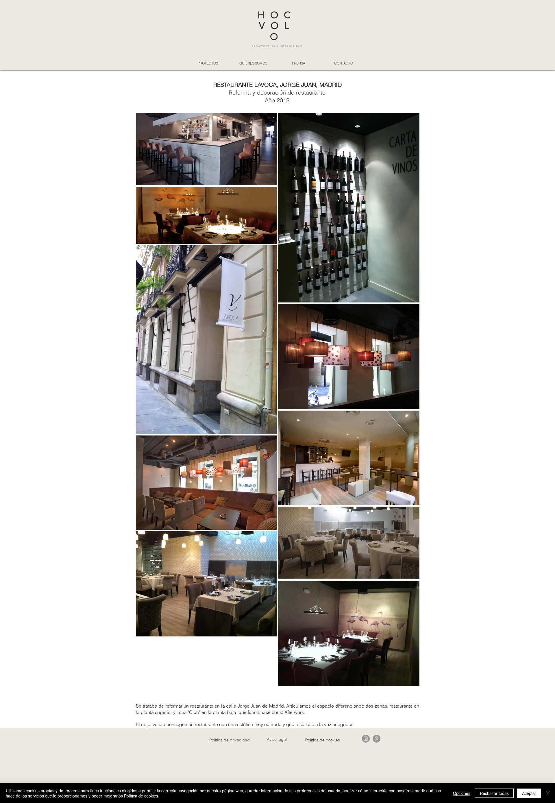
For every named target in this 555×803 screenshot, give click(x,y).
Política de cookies (141, 796)
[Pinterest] (376, 739)
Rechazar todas (494, 793)
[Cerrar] (548, 793)
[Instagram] (366, 739)
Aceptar (529, 793)
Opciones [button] (461, 793)
